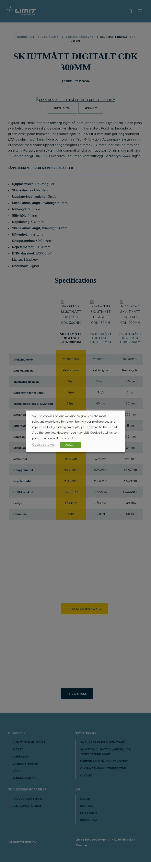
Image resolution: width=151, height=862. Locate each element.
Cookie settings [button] (43, 444)
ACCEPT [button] (70, 445)
